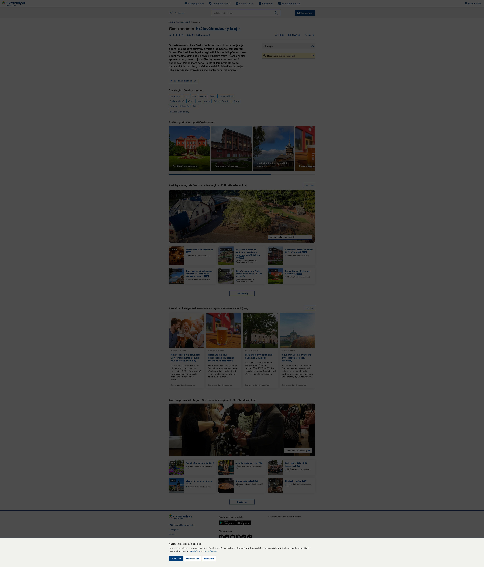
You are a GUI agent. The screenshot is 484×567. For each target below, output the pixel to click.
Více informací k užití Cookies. (204, 551)
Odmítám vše (192, 558)
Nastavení (209, 558)
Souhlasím (176, 558)
